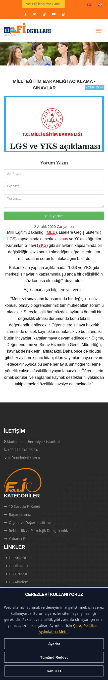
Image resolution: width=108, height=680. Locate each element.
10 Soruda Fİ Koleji (24, 506)
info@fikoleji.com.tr (24, 457)
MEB (51, 232)
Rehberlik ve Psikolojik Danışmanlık (38, 530)
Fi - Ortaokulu (20, 573)
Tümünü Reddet (54, 657)
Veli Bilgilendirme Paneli (43, 4)
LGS (11, 239)
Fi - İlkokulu (18, 565)
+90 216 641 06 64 (23, 449)
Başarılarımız (20, 514)
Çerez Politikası (85, 625)
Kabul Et (54, 671)
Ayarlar (54, 644)
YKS (42, 246)
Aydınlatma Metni (54, 631)
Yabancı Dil (18, 538)
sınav (63, 239)
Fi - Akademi (19, 582)
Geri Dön (95, 87)
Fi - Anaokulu (20, 557)
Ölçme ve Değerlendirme (30, 522)
